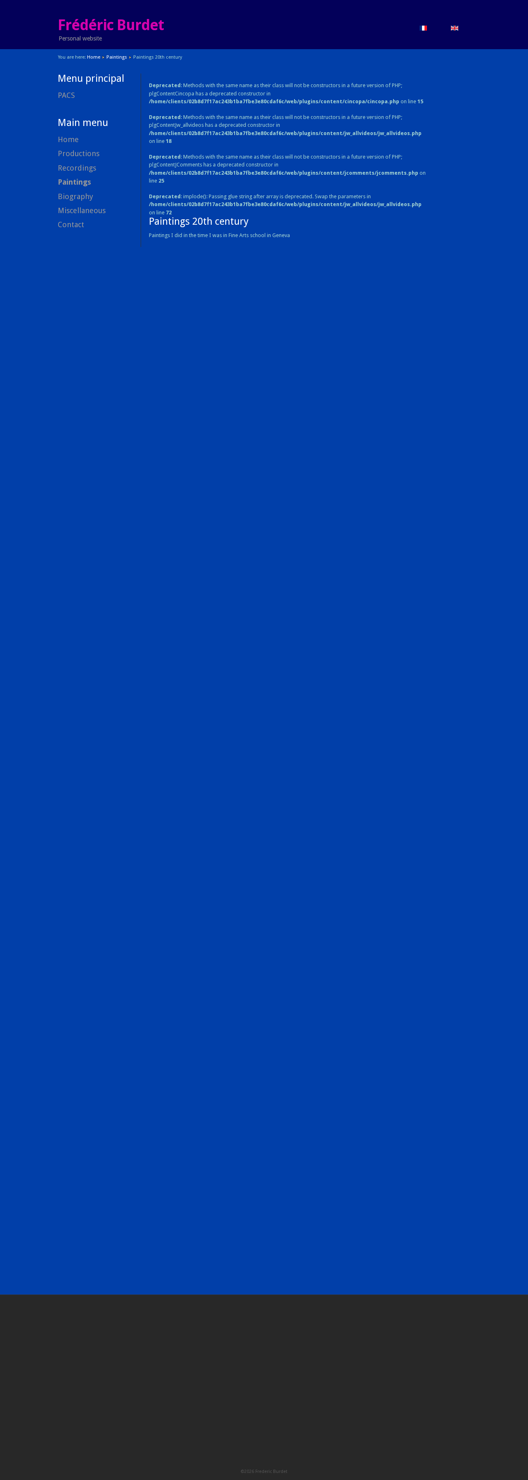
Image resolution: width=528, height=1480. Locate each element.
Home (93, 57)
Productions (78, 153)
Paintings (116, 57)
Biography (75, 196)
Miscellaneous (82, 210)
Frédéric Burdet (111, 25)
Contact (71, 224)
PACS (66, 95)
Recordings (77, 168)
